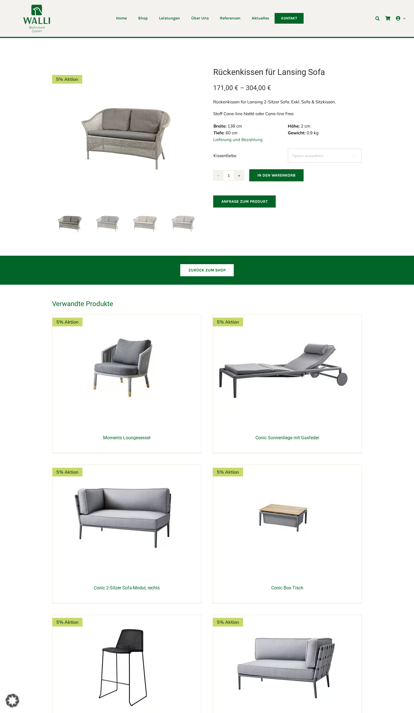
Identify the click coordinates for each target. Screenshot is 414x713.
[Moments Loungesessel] (122, 317)
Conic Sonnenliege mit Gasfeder (287, 437)
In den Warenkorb (276, 175)
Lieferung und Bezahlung (237, 139)
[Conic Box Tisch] (283, 468)
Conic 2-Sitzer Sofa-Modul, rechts (127, 588)
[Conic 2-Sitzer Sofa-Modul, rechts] (122, 468)
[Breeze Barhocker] (122, 618)
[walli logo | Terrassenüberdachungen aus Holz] (37, 6)
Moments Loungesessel (126, 437)
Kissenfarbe (224, 155)
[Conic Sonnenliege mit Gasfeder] (283, 317)
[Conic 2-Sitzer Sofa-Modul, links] (283, 618)
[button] (377, 18)
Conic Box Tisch (287, 588)
